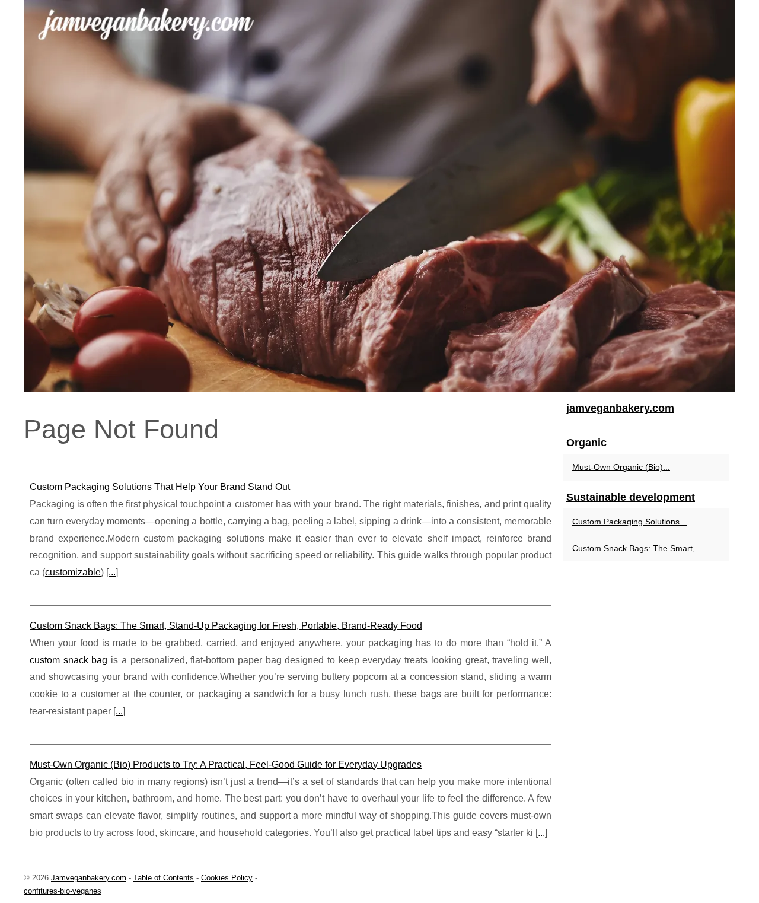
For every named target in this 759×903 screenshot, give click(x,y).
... (112, 572)
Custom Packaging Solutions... (629, 521)
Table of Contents (163, 877)
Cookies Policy (227, 877)
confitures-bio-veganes (62, 890)
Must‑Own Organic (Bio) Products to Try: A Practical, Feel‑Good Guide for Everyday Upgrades (226, 764)
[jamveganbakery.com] (379, 196)
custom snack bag (68, 660)
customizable (73, 572)
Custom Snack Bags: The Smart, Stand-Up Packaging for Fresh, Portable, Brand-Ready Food (226, 626)
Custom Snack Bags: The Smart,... (637, 548)
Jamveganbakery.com (88, 877)
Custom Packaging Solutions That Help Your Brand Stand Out (160, 487)
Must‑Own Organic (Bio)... (621, 467)
